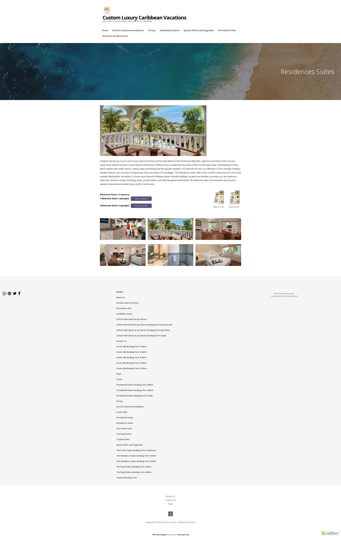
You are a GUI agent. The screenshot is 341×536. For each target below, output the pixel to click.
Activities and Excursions (115, 35)
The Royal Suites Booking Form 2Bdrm (134, 472)
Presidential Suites (124, 417)
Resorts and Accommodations (128, 30)
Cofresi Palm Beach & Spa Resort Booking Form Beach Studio (144, 324)
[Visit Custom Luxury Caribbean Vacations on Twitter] (15, 294)
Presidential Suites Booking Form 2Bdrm (134, 384)
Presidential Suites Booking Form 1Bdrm (134, 390)
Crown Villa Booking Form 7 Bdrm (131, 346)
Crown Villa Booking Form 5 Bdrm (131, 363)
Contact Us (121, 341)
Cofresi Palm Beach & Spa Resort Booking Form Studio (141, 335)
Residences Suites (124, 423)
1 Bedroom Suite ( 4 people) (123, 198)
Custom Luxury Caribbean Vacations (144, 17)
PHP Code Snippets (159, 535)
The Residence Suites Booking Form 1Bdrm (136, 455)
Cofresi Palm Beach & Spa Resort (131, 319)
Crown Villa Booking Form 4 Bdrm (131, 357)
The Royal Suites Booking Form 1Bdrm (134, 466)
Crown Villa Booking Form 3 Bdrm (131, 352)
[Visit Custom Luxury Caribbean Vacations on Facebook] (19, 294)
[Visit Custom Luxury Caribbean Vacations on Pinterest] (9, 294)
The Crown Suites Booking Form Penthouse (136, 450)
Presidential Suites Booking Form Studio (134, 395)
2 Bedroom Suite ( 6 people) (123, 205)
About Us (120, 297)
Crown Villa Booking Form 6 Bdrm (131, 368)
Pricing (151, 30)
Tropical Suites (123, 439)
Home (105, 30)
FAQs (118, 373)
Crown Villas (121, 412)
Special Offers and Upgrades (199, 30)
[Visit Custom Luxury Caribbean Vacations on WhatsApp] (4, 294)
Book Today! (141, 199)
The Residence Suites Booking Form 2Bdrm (136, 461)
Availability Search (169, 30)
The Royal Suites (124, 434)
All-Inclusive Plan (227, 30)
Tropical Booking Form (126, 477)
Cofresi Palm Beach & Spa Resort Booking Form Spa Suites (143, 330)
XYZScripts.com (183, 535)
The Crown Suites (124, 428)
